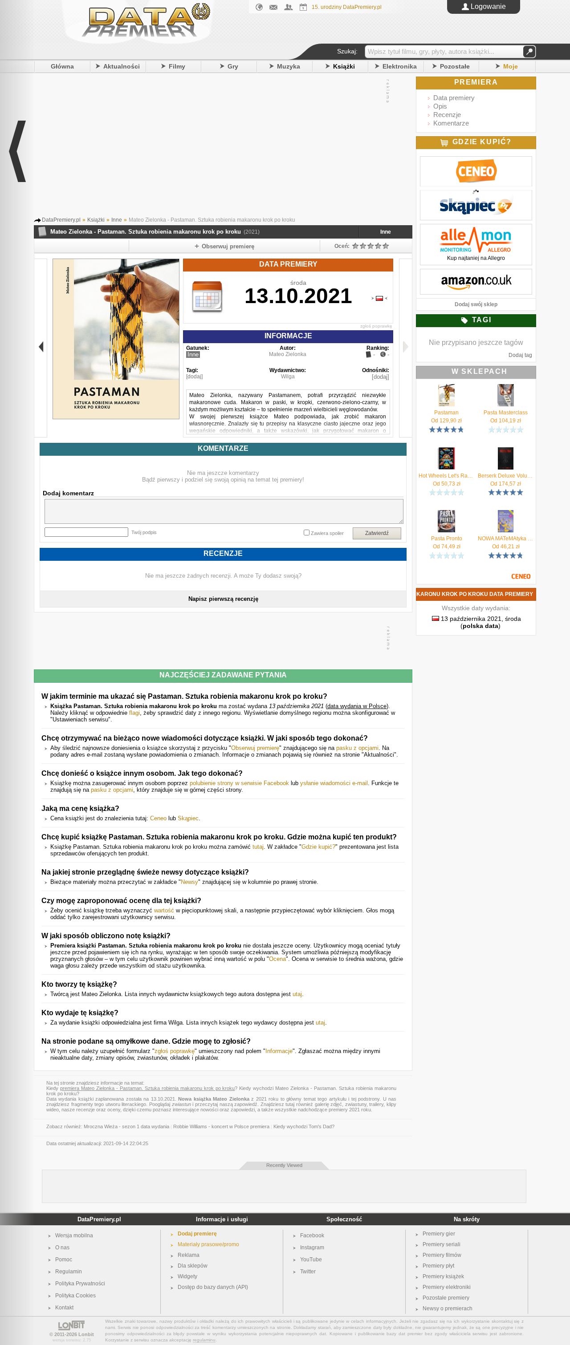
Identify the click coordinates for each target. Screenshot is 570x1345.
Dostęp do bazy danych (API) (213, 1287)
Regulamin (68, 1271)
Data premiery (454, 97)
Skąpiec (188, 818)
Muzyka (288, 66)
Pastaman (446, 412)
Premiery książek (443, 1276)
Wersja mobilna (74, 1235)
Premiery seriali (441, 1244)
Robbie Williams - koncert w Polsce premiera (221, 1126)
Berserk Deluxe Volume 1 (505, 476)
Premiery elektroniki (447, 1287)
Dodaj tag (520, 355)
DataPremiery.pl (99, 1219)
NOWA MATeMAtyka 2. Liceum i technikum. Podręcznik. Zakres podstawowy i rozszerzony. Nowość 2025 (505, 538)
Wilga (288, 376)
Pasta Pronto (446, 538)
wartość (164, 910)
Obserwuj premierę (255, 748)
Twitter (308, 1271)
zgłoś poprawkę (376, 326)
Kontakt (64, 1307)
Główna (62, 66)
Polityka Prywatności (80, 1283)
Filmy (177, 66)
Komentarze (451, 123)
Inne (385, 232)
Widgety (187, 1276)
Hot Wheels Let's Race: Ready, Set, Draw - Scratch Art (446, 476)
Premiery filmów (442, 1255)
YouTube (311, 1259)
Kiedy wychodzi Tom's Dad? (303, 1126)
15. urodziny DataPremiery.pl (347, 7)
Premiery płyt (438, 1266)
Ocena (277, 959)
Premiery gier (439, 1234)
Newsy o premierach (447, 1308)
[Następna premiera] (405, 348)
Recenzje (447, 114)
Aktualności (121, 66)
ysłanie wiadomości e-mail (334, 783)
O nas (62, 1247)
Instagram (312, 1247)
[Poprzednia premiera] (40, 348)
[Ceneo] (476, 161)
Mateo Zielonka (287, 354)
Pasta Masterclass (506, 412)
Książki (344, 66)
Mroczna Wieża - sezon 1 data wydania (126, 1126)
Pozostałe (455, 66)
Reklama (189, 1255)
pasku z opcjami (357, 748)
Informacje (279, 1051)
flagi (134, 712)
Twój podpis (144, 532)
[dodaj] (194, 376)
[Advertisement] (214, 146)
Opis (440, 106)
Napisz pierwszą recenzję (223, 599)
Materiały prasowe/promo (208, 1244)
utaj (297, 994)
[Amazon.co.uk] (476, 274)
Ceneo (158, 818)
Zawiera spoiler (327, 533)
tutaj (258, 846)
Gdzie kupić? (318, 846)
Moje (510, 66)
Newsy (189, 882)
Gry (233, 66)
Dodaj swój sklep (476, 304)
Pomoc (63, 1259)
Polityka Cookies (75, 1295)
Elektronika (400, 66)
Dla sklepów (193, 1266)
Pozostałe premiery (446, 1298)
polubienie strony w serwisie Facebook (239, 783)
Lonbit (86, 1334)
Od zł (446, 420)
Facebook (312, 1235)
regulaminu (204, 1339)
